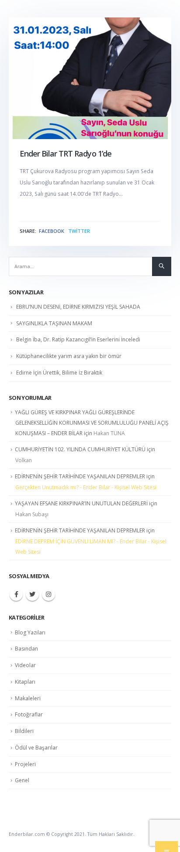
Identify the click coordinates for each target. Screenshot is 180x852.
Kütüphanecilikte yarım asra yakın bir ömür (68, 356)
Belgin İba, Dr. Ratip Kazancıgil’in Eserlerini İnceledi (78, 339)
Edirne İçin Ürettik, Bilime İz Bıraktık (59, 372)
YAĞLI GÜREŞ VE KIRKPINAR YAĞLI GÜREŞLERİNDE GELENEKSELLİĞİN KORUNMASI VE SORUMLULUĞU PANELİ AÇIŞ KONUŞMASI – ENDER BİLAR (92, 423)
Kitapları (25, 681)
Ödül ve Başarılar (36, 747)
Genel (22, 780)
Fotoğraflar (29, 714)
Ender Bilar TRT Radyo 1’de (65, 153)
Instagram (48, 594)
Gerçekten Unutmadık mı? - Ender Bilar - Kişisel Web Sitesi (85, 487)
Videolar (25, 665)
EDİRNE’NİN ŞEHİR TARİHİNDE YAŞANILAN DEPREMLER (80, 476)
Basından (26, 648)
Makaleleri (28, 698)
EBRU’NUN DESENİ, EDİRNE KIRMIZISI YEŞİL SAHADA (78, 306)
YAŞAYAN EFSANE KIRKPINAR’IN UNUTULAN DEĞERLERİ (81, 503)
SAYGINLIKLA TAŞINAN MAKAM (54, 323)
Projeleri (25, 764)
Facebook (51, 231)
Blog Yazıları (30, 632)
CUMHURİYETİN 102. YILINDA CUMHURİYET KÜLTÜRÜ (80, 449)
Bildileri (24, 731)
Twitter (79, 231)
